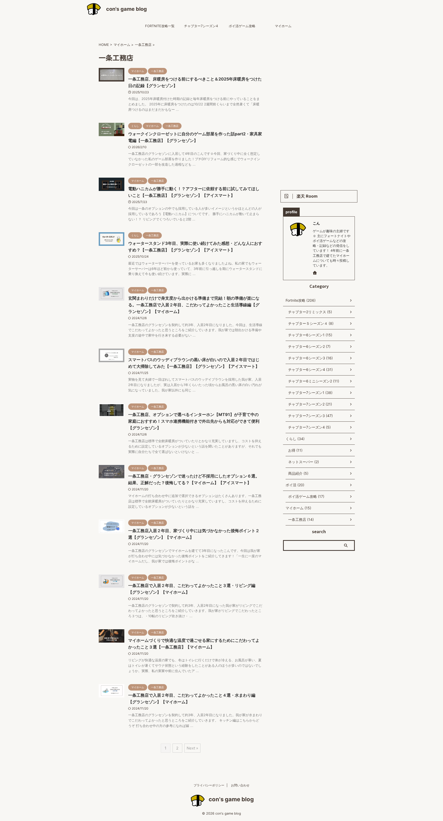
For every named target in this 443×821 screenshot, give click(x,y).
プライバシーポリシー (209, 785)
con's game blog (126, 9)
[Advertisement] (318, 111)
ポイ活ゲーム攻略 (242, 26)
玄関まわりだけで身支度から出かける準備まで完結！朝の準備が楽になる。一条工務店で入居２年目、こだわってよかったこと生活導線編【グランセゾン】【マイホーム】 (193, 305)
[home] (315, 273)
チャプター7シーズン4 (201, 26)
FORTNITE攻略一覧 (160, 26)
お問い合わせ (240, 785)
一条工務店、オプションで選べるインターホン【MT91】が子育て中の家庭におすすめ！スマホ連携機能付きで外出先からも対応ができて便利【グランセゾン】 (193, 421)
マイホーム (283, 26)
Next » (192, 748)
